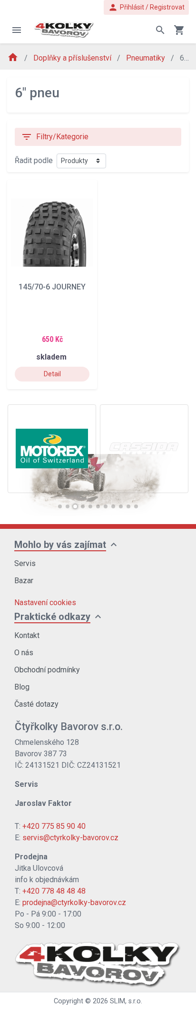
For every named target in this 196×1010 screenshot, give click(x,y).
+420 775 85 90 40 (54, 826)
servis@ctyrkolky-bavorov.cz (70, 837)
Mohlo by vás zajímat (60, 544)
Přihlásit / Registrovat (146, 7)
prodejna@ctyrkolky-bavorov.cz (74, 902)
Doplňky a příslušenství (73, 57)
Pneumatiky (146, 57)
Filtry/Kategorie (54, 137)
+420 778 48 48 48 (54, 891)
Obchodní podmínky (47, 669)
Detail (52, 374)
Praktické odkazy (52, 616)
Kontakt (26, 635)
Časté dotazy (36, 704)
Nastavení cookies (45, 602)
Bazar (23, 580)
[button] (60, 506)
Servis (25, 563)
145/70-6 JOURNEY (52, 286)
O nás (23, 652)
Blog (21, 686)
